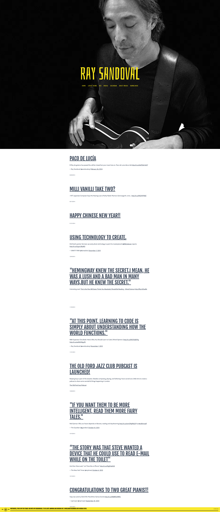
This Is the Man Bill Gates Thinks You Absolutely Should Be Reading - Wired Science (107, 289)
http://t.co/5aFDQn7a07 (140, 165)
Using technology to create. (98, 237)
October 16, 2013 (93, 428)
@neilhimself (142, 424)
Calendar (113, 86)
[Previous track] (2, 509)
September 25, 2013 (92, 501)
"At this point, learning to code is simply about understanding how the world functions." (108, 327)
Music (106, 86)
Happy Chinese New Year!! (95, 215)
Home (84, 86)
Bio (100, 86)
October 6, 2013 (97, 470)
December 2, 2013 (95, 251)
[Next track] (8, 509)
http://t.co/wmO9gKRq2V (127, 424)
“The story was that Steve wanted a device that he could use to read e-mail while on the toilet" (109, 453)
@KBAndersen (127, 244)
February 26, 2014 (96, 169)
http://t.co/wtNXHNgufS (78, 342)
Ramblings (134, 86)
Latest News (92, 86)
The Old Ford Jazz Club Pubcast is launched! (103, 369)
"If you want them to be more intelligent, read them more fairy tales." (103, 411)
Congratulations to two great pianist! (109, 490)
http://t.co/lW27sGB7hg (131, 340)
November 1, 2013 (97, 346)
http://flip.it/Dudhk (141, 289)
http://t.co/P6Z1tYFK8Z (138, 196)
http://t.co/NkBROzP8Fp (113, 497)
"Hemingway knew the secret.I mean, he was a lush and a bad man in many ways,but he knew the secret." (109, 276)
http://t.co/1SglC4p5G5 (107, 466)
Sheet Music (123, 86)
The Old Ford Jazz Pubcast (78, 385)
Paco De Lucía (83, 158)
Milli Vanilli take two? (92, 189)
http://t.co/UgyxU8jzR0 (77, 246)
